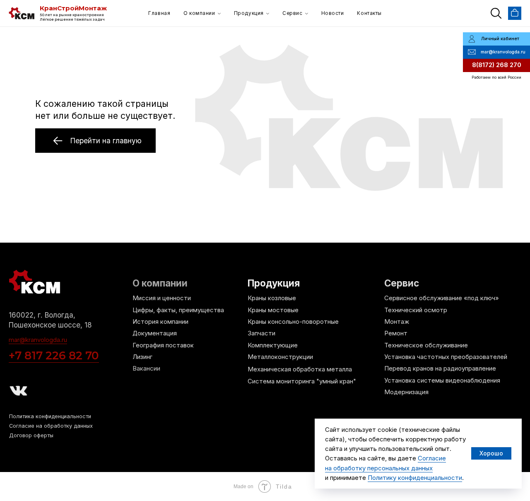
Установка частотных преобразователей (445, 357)
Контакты (369, 13)
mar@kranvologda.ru (38, 340)
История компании (160, 321)
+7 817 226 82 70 (54, 355)
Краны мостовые (273, 310)
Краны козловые (272, 298)
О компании (199, 13)
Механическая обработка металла (300, 369)
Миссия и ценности (161, 298)
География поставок (163, 345)
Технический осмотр (415, 310)
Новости (332, 13)
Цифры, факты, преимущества (178, 310)
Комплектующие (273, 345)
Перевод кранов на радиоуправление (440, 368)
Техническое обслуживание (426, 345)
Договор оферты (31, 435)
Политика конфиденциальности (50, 416)
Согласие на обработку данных (51, 426)
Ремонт (395, 333)
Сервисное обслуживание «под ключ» (441, 298)
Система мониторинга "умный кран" (302, 381)
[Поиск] (496, 13)
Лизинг (142, 357)
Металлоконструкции (280, 357)
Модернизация (406, 392)
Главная (159, 13)
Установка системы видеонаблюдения (442, 380)
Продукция (249, 13)
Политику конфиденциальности (415, 478)
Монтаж (396, 321)
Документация (154, 333)
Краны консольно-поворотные (293, 321)
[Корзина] (514, 13)
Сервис (292, 13)
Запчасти (261, 333)
